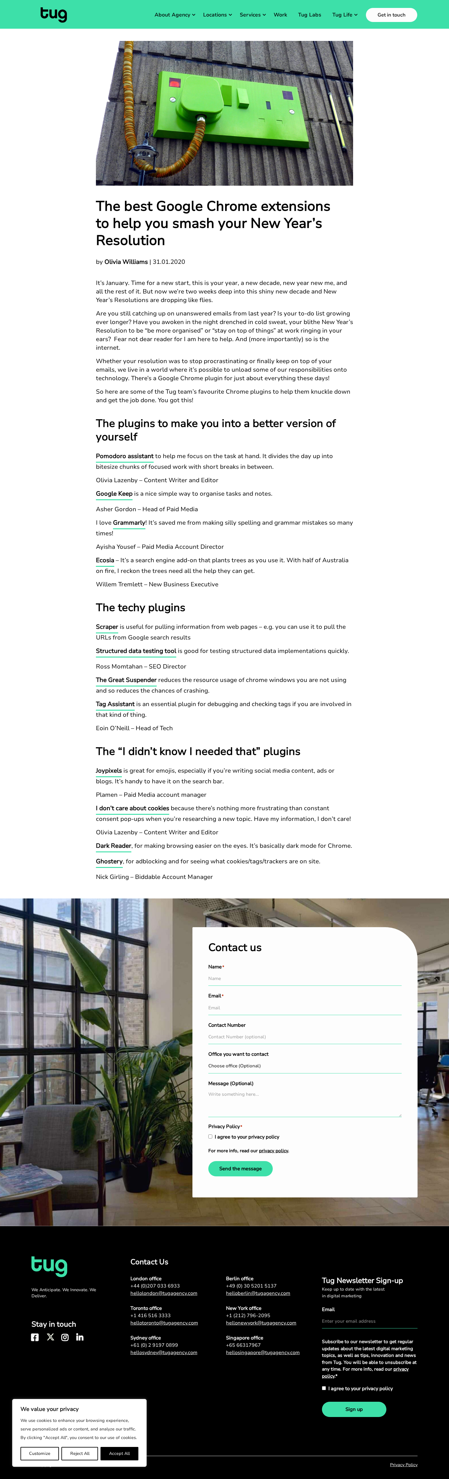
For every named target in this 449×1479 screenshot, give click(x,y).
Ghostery (109, 861)
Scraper (107, 627)
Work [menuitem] (280, 14)
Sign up (354, 1409)
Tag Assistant (115, 704)
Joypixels (109, 771)
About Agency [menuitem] (172, 14)
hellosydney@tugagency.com (163, 1352)
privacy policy (273, 1151)
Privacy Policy (404, 1465)
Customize (39, 1453)
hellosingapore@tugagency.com (263, 1352)
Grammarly (129, 523)
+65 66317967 (243, 1345)
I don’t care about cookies (132, 808)
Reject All (79, 1453)
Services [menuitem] (250, 14)
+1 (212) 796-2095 (248, 1315)
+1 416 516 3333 (150, 1315)
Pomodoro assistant (125, 456)
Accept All (119, 1453)
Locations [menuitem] (215, 14)
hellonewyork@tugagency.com (261, 1323)
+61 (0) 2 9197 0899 (154, 1345)
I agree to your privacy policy (247, 1137)
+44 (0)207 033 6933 (155, 1286)
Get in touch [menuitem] (392, 15)
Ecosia (105, 560)
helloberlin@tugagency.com (258, 1293)
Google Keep (114, 494)
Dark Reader (113, 846)
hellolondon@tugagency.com (163, 1293)
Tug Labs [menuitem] (309, 14)
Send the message (240, 1168)
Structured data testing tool (136, 651)
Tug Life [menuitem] (342, 14)
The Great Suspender (126, 680)
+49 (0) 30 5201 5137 (251, 1286)
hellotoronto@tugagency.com (164, 1323)
